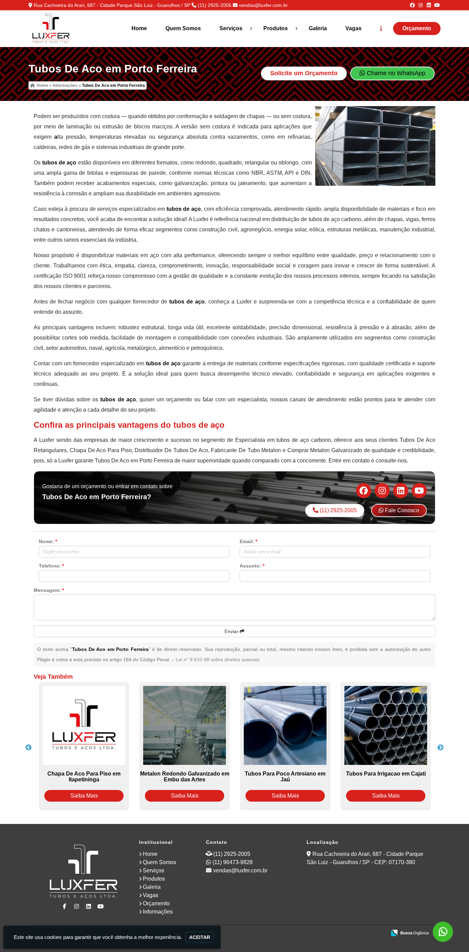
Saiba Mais (84, 796)
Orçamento (416, 28)
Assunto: (252, 566)
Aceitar (199, 937)
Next (440, 747)
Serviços (230, 28)
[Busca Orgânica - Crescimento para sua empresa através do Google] (410, 932)
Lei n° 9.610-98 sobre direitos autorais (217, 659)
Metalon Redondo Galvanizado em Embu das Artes (184, 776)
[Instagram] (420, 5)
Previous (28, 747)
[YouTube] (437, 5)
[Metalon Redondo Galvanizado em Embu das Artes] (184, 725)
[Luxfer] (83, 872)
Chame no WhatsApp (395, 73)
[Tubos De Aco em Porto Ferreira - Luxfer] (50, 28)
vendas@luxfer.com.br (263, 5)
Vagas (353, 28)
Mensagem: (49, 590)
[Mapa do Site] (313, 933)
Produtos (275, 28)
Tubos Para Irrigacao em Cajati (386, 774)
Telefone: (51, 566)
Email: (248, 541)
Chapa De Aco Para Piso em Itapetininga (84, 776)
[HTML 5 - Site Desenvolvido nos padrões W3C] (330, 933)
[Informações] (381, 28)
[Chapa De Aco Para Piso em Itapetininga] (84, 725)
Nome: (48, 541)
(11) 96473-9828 (233, 862)
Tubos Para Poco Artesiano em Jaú (285, 776)
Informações (158, 912)
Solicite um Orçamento (304, 73)
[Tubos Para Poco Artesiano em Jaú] (285, 725)
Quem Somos (183, 28)
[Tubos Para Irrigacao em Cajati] (386, 725)
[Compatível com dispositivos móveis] (378, 933)
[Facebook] (412, 5)
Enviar (232, 631)
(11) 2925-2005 (214, 5)
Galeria (318, 28)
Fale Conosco (401, 510)
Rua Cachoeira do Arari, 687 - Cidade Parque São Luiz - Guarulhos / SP (112, 5)
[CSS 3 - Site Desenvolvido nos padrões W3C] (354, 933)
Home (139, 28)
